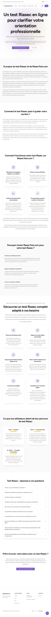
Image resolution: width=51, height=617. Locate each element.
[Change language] (42, 6)
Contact (40, 595)
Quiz (46, 5)
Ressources (24, 5)
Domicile (15, 5)
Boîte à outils (30, 5)
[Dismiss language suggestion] (47, 1)
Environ (16, 595)
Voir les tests (34, 47)
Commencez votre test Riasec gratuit (25, 568)
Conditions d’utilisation (30, 599)
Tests (36, 5)
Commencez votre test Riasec (20, 47)
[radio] (32, 611)
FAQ (15, 598)
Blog (20, 5)
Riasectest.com (6, 593)
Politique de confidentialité (29, 596)
